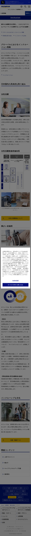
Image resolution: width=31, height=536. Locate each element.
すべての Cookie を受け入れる (15, 284)
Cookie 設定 (15, 280)
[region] (15, 268)
